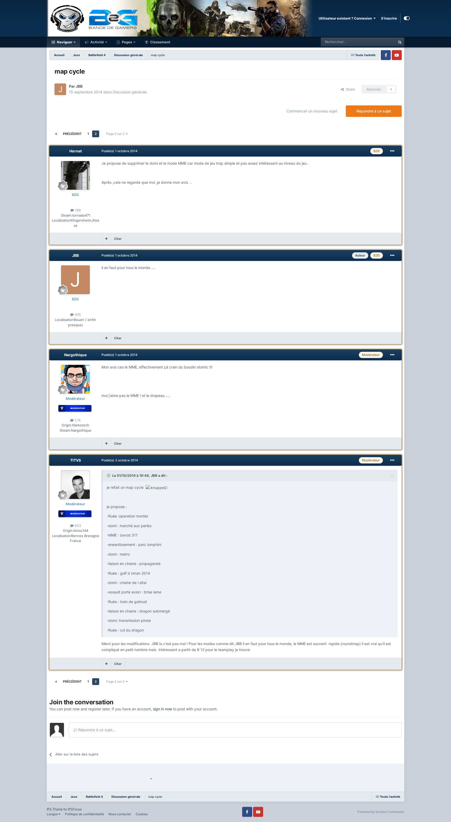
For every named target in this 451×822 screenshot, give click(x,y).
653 (77, 525)
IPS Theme (55, 809)
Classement (159, 42)
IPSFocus (75, 809)
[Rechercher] (399, 42)
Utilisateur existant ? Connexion (346, 18)
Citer (118, 239)
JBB (79, 86)
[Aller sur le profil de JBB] (60, 89)
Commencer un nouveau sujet (312, 111)
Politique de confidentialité (84, 814)
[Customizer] (406, 18)
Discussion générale (130, 92)
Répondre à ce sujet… (96, 730)
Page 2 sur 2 (116, 134)
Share (349, 89)
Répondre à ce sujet (374, 111)
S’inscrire (389, 18)
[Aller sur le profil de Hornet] (75, 175)
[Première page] (56, 133)
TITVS (75, 460)
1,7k (77, 420)
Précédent (72, 134)
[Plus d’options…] (392, 151)
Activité (97, 42)
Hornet (75, 151)
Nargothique (75, 355)
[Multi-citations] (106, 239)
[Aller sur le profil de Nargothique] (75, 379)
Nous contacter (120, 814)
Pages (126, 42)
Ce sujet (382, 42)
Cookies (142, 814)
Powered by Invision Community (380, 812)
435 (77, 314)
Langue (52, 814)
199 (77, 210)
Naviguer (64, 42)
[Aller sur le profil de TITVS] (75, 484)
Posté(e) (120, 151)
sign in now (162, 709)
